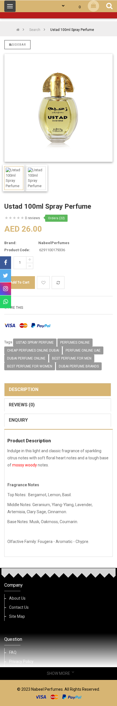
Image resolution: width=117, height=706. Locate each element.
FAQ (12, 652)
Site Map (17, 616)
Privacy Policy (21, 661)
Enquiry (18, 420)
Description (23, 389)
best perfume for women (29, 366)
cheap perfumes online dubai (33, 350)
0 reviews (32, 218)
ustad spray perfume (35, 342)
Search (34, 30)
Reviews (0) (22, 404)
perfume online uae (83, 350)
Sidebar (19, 44)
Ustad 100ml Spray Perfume (72, 30)
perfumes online (75, 342)
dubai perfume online (26, 358)
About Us (17, 598)
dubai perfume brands (79, 366)
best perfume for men (71, 358)
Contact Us (19, 607)
